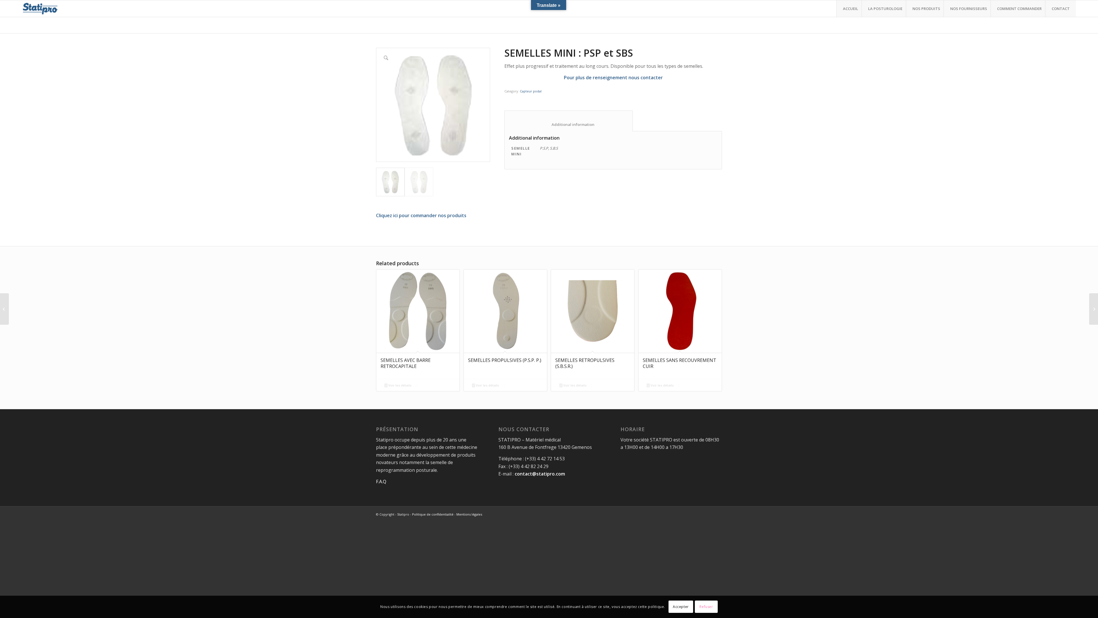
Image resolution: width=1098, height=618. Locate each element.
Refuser (706, 606)
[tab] (568, 120)
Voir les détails (399, 385)
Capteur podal (531, 91)
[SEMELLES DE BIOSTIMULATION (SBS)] (1093, 309)
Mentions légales (469, 514)
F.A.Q (381, 481)
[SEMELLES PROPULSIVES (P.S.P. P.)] (4, 309)
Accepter (681, 606)
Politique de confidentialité (432, 514)
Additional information (568, 124)
